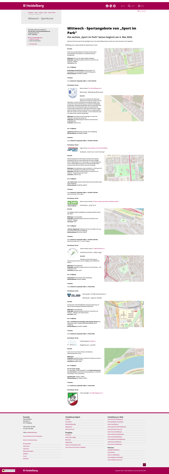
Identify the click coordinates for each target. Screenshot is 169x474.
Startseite (30, 12)
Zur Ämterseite (33, 44)
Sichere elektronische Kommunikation (32, 436)
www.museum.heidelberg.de (115, 432)
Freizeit (41, 12)
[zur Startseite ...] (30, 470)
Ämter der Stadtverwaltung (30, 440)
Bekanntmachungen (28, 451)
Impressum (26, 448)
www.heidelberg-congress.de (115, 460)
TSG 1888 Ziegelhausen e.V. (96, 393)
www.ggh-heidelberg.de (113, 450)
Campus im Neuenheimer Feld (73, 445)
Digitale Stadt (68, 442)
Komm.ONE (143, 470)
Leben (36, 12)
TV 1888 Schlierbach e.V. (99, 248)
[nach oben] (144, 464)
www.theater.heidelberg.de (114, 442)
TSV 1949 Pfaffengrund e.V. (95, 88)
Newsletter (26, 458)
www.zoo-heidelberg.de (113, 455)
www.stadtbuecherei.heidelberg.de (116, 439)
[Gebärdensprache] (110, 6)
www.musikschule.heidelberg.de (116, 434)
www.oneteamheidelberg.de (115, 437)
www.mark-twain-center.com (115, 429)
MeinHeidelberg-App (70, 424)
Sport (45, 12)
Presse (24, 456)
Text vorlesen (142, 11)
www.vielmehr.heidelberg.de (115, 444)
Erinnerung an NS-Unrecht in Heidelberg (75, 447)
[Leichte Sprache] (114, 6)
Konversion (68, 435)
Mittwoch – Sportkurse (40, 18)
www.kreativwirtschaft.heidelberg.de (117, 427)
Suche (132, 6)
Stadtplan (25, 453)
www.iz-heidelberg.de (113, 424)
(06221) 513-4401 (34, 39)
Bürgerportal (68, 427)
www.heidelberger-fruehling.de (115, 421)
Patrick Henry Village (70, 437)
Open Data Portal (69, 429)
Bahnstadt (68, 440)
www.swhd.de (111, 452)
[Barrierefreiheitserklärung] (107, 6)
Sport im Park (51, 12)
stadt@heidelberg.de (32, 432)
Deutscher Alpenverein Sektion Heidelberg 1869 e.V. (106, 201)
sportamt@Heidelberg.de (36, 37)
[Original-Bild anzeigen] (124, 61)
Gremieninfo (68, 421)
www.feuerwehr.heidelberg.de (115, 419)
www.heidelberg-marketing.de (115, 457)
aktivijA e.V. (93, 341)
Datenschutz (26, 446)
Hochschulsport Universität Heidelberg (97, 148)
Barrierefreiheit (27, 443)
